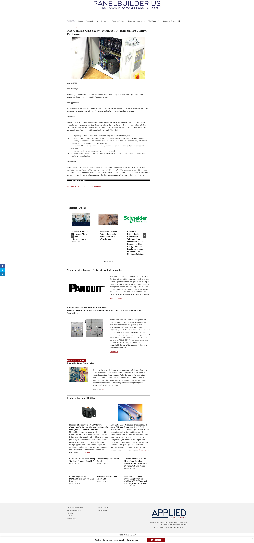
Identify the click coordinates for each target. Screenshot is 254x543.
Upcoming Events (169, 21)
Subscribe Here (103, 510)
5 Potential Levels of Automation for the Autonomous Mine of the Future (108, 235)
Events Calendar (103, 507)
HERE (104, 389)
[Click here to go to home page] (71, 21)
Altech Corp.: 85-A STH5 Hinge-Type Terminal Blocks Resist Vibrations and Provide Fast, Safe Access (136, 462)
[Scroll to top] (250, 537)
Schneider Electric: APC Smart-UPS (107, 477)
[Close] (252, 539)
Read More (114, 352)
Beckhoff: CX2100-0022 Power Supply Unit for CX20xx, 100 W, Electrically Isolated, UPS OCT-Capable (136, 480)
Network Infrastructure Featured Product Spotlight (94, 270)
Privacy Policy (71, 518)
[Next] (144, 235)
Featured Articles (118, 21)
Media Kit (70, 516)
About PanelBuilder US (74, 510)
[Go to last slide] (72, 235)
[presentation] (81, 219)
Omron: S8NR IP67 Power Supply (108, 460)
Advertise (70, 513)
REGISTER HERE (116, 298)
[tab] (104, 261)
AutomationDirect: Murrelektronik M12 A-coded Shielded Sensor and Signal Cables (129, 426)
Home (80, 21)
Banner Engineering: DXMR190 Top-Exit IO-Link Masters (81, 478)
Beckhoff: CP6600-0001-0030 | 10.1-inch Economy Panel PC (82, 460)
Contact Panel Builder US (75, 507)
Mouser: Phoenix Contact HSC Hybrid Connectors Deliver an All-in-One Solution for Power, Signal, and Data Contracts (89, 427)
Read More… (87, 452)
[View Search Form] (179, 21)
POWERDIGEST (153, 21)
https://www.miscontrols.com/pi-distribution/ (84, 187)
